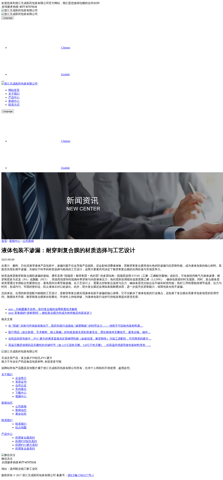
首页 (4, 240)
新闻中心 (14, 101)
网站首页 (14, 90)
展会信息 (20, 413)
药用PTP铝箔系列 (26, 441)
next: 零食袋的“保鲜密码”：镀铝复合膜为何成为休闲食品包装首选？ (50, 312)
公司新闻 (28, 240)
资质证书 (20, 381)
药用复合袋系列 (25, 448)
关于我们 (14, 93)
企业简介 (20, 378)
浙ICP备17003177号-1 (81, 475)
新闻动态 (7, 402)
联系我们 (7, 420)
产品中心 (14, 97)
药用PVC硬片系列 (26, 444)
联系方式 (14, 104)
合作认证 (20, 385)
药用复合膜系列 (25, 437)
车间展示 (20, 389)
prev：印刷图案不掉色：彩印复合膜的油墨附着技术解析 (42, 309)
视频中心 (20, 396)
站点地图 (20, 427)
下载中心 (20, 392)
